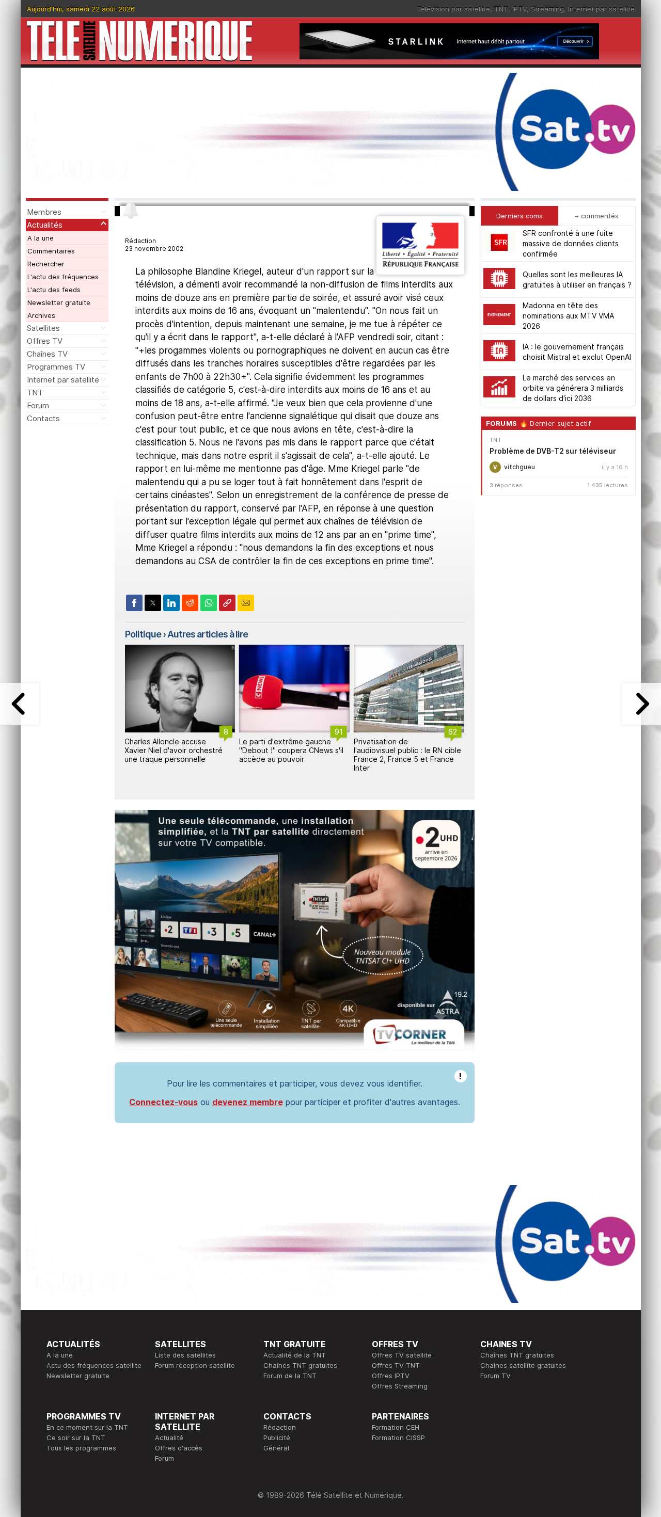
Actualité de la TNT (294, 1355)
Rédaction (279, 1427)
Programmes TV (56, 367)
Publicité (276, 1437)
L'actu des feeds (54, 289)
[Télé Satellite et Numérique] (139, 41)
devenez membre (247, 1102)
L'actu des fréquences (63, 277)
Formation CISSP (398, 1437)
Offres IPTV (391, 1375)
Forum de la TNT (290, 1375)
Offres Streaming (400, 1386)
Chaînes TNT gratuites (300, 1365)
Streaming (547, 9)
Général (276, 1448)
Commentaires (51, 251)
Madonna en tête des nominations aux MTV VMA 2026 (568, 315)
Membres (44, 212)
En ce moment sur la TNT (87, 1427)
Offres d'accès (178, 1448)
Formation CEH (395, 1427)
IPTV (519, 9)
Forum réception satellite (195, 1365)
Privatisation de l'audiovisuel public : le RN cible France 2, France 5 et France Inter (407, 754)
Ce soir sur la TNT (75, 1437)
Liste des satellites (185, 1355)
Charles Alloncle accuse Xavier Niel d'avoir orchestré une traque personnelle (173, 750)
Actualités (44, 225)
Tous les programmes (81, 1448)
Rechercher (46, 264)
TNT (501, 9)
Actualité (169, 1437)
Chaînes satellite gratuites (523, 1365)
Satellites (43, 328)
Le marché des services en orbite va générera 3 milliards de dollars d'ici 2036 (573, 388)
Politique (143, 634)
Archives (41, 315)
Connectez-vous (163, 1102)
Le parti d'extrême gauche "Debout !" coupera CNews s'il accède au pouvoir (291, 750)
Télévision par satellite (453, 9)
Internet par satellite (601, 9)
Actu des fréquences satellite (93, 1365)
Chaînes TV (47, 354)
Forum (38, 405)
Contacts (43, 418)
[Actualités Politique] (420, 271)
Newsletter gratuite (58, 302)
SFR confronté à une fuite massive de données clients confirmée (571, 243)
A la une (40, 238)
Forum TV (495, 1375)
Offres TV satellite (402, 1355)
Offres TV (44, 341)
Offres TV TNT (396, 1365)
